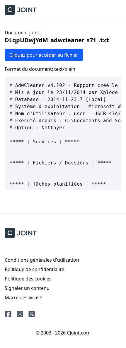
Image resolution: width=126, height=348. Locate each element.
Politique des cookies (28, 278)
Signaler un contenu (27, 288)
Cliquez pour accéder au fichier (43, 55)
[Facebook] (8, 313)
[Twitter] (31, 313)
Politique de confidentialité (34, 269)
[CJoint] (21, 233)
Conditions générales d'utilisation (42, 260)
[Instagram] (19, 313)
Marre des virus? (23, 297)
